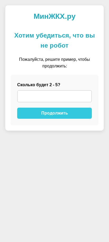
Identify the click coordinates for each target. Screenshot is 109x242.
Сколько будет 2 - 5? (38, 85)
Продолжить (54, 113)
